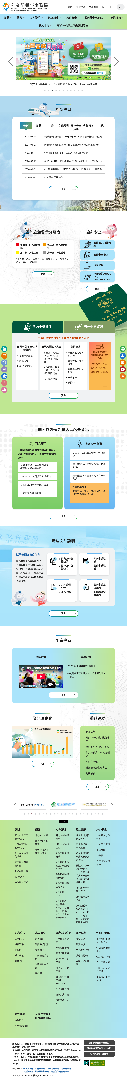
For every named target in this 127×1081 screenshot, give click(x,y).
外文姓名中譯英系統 (76, 362)
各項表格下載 (21, 871)
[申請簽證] (4, 356)
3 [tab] (31, 814)
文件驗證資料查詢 (100, 593)
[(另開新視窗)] (32, 805)
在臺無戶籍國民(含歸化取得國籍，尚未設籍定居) (51, 357)
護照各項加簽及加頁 (76, 371)
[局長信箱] (123, 362)
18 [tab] (87, 814)
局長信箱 (39, 939)
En (103, 7)
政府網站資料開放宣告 (99, 1043)
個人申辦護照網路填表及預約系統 (82, 856)
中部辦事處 (40, 1069)
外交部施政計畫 (62, 940)
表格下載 (72, 378)
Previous (11, 61)
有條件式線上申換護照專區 (72, 25)
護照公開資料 (62, 948)
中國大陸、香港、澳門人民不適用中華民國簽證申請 (88, 490)
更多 (63, 189)
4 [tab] (35, 814)
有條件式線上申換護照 (82, 846)
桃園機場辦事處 (42, 1072)
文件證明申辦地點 (62, 855)
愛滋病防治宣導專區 (96, 768)
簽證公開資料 (62, 953)
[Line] (123, 349)
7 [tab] (46, 814)
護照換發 (23, 361)
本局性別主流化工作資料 (103, 940)
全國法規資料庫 (82, 963)
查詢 (121, 7)
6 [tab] (43, 814)
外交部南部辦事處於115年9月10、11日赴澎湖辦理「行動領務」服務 (65, 137)
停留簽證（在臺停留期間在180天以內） (88, 466)
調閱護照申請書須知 (21, 864)
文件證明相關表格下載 (62, 885)
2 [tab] (28, 814)
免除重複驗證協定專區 (62, 876)
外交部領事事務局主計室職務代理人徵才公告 (56, 153)
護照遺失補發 (26, 366)
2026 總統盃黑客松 (44, 177)
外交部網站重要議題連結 (97, 739)
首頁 (70, 7)
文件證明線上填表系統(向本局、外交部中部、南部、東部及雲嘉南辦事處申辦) (62, 909)
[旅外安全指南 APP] (123, 356)
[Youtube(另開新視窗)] (123, 369)
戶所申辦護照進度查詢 (82, 837)
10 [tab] (58, 814)
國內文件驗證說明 (67, 560)
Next (116, 61)
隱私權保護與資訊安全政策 (99, 1048)
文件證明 (35, 17)
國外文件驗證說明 (67, 567)
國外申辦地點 (100, 567)
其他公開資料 (62, 989)
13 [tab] (69, 814)
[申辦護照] (4, 349)
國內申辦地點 (100, 560)
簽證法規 (80, 944)
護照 (6, 17)
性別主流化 (92, 762)
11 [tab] (61, 814)
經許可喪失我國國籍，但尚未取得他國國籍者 (51, 370)
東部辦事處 (28, 1072)
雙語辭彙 (93, 7)
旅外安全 (71, 17)
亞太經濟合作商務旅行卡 (33, 493)
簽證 (19, 17)
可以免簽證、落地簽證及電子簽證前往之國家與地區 (36, 466)
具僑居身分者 (50, 379)
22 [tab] (102, 814)
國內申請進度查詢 (100, 586)
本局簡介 (19, 1020)
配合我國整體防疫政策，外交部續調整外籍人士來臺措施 (62, 145)
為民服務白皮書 (41, 966)
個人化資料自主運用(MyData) (62, 980)
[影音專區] (4, 383)
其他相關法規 (82, 956)
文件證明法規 (82, 950)
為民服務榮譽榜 (41, 957)
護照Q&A (72, 383)
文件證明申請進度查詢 (82, 889)
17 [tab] (84, 814)
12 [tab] (65, 814)
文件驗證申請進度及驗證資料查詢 (62, 865)
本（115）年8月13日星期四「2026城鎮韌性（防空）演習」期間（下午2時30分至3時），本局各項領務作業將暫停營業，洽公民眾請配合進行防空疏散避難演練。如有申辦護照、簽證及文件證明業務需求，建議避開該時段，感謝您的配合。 (65, 161)
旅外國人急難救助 (103, 837)
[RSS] (123, 376)
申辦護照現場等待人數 (76, 354)
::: (1, 2)
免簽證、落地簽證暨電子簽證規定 (88, 454)
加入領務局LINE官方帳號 (98, 754)
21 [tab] (98, 814)
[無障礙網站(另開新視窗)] (97, 1063)
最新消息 (19, 939)
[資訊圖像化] (4, 390)
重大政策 (19, 956)
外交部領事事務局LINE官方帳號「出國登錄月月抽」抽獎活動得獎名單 (65, 169)
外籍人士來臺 (41, 835)
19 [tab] (91, 814)
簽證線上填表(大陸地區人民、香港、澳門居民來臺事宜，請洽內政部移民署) (82, 874)
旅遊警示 (100, 856)
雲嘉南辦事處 (53, 1069)
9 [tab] (54, 814)
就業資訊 (19, 961)
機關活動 (41, 657)
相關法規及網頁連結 (103, 969)
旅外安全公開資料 (62, 969)
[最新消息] (4, 369)
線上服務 (53, 17)
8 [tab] (50, 814)
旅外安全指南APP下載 (97, 747)
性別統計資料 (103, 957)
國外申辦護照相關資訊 (21, 846)
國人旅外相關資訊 (41, 843)
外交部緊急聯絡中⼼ (60, 1072)
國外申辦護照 (93, 326)
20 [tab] (95, 814)
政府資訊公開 (63, 933)
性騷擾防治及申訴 (103, 949)
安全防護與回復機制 (99, 1054)
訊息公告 (20, 933)
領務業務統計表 (62, 1002)
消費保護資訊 (41, 944)
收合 (63, 821)
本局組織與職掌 (21, 1027)
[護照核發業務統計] (42, 742)
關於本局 (44, 25)
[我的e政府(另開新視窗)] (86, 1063)
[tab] (45, 90)
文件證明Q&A (60, 894)
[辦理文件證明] (4, 362)
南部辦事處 (66, 1069)
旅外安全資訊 (76, 127)
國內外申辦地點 (93, 17)
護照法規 (80, 939)
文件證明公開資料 (62, 960)
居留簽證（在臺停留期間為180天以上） (88, 477)
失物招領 (88, 125)
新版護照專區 (21, 882)
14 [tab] (72, 814)
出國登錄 (100, 850)
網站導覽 (80, 7)
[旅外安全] (4, 376)
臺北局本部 (28, 1069)
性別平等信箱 (103, 962)
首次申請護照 (26, 356)
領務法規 (90, 732)
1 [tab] (24, 814)
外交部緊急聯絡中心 (103, 863)
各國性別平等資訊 (103, 978)
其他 (101, 125)
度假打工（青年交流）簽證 (34, 485)
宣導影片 (86, 657)
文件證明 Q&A (66, 586)
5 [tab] (39, 814)
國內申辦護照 (42, 326)
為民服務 (116, 17)
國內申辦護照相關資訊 (21, 837)
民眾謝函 (39, 950)
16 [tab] (80, 814)
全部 (26, 125)
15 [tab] (76, 814)
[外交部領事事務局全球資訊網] (25, 6)
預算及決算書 (62, 995)
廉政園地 (39, 973)
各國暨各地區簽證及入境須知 (35, 476)
